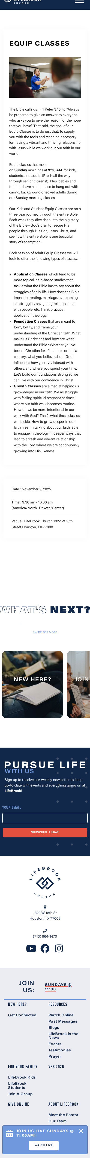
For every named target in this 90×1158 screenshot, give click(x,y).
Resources (57, 1004)
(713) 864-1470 (45, 937)
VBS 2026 (56, 1067)
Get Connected (22, 1015)
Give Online (18, 1104)
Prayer (54, 1057)
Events (54, 1044)
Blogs (53, 1028)
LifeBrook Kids (22, 1077)
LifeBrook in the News (63, 1036)
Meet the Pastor (63, 1115)
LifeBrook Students (17, 1086)
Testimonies (59, 1050)
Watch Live (44, 1145)
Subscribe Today (45, 832)
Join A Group (20, 1094)
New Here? (17, 1004)
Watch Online (61, 1015)
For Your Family (22, 1067)
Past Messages (62, 1021)
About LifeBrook (63, 1104)
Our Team (57, 1121)
